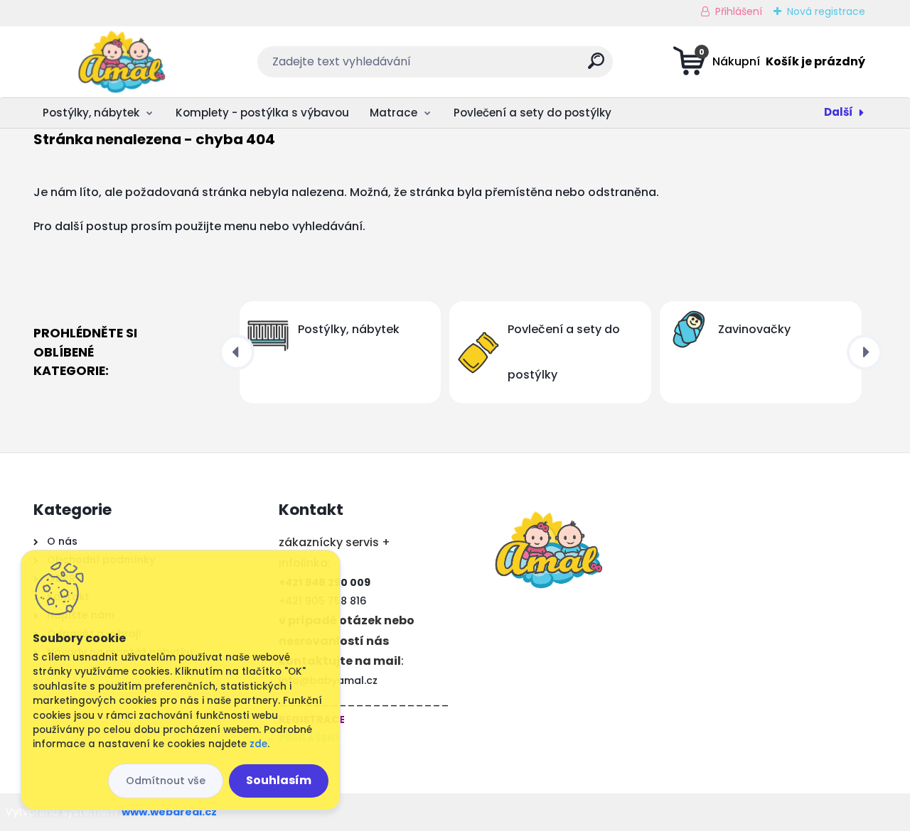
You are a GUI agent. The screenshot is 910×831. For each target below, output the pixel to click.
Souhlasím (278, 780)
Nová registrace (826, 11)
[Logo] (120, 61)
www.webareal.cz (169, 812)
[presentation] (237, 352)
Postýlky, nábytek (91, 112)
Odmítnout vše (165, 780)
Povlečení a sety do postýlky (532, 112)
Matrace (393, 112)
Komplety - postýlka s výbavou (262, 112)
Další (838, 111)
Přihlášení (738, 11)
